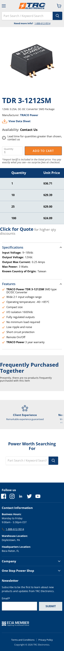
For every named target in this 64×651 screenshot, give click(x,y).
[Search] (57, 16)
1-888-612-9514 (42, 23)
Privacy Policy (45, 639)
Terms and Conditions (22, 639)
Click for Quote (16, 229)
